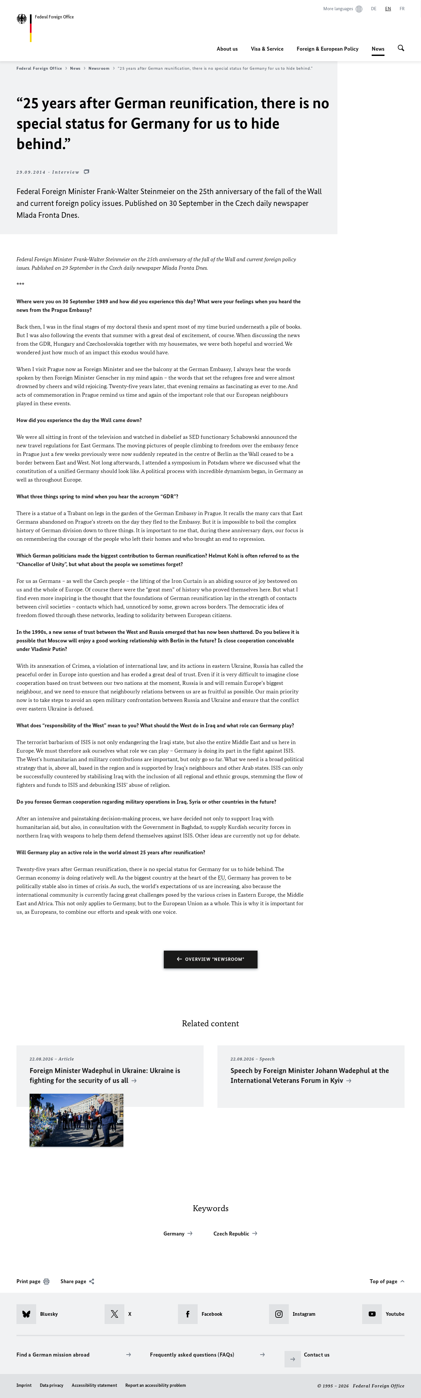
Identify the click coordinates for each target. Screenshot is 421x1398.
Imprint (24, 1385)
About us (227, 48)
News (378, 50)
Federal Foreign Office (39, 68)
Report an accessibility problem (155, 1385)
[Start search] (401, 48)
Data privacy (51, 1385)
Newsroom (99, 68)
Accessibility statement (94, 1385)
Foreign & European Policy (328, 48)
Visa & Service (267, 48)
